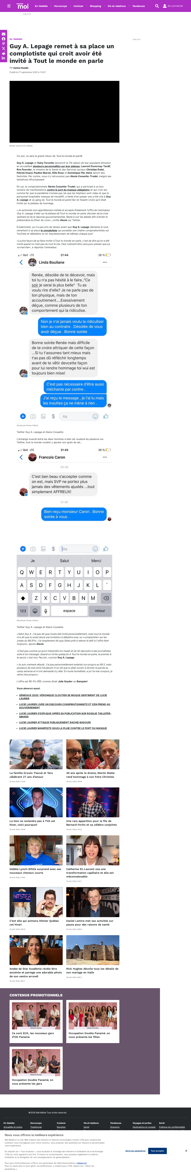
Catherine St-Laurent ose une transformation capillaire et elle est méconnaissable (90, 872)
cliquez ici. (82, 1163)
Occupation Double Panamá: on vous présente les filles (89, 1035)
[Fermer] (186, 1151)
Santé (86, 1127)
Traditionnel (36, 1127)
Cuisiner (78, 6)
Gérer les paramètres (135, 1151)
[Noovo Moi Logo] (22, 6)
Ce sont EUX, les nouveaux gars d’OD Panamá (33, 1035)
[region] (95, 1151)
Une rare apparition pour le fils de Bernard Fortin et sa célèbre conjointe (91, 822)
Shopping (95, 6)
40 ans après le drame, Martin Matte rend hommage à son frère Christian (90, 774)
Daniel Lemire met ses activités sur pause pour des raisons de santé (89, 922)
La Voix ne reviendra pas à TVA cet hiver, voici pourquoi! (32, 822)
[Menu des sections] (9, 6)
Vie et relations (117, 6)
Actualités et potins (13, 1127)
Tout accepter (157, 1151)
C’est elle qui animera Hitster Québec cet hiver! (34, 922)
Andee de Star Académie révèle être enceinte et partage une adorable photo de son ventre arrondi (36, 972)
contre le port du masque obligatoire (68, 189)
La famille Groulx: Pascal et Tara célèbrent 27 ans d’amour (31, 774)
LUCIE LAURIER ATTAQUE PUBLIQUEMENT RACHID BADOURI (55, 722)
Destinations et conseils (144, 1127)
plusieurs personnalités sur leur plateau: (56, 166)
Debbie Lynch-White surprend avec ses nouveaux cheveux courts (35, 870)
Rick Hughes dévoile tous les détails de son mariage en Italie (92, 970)
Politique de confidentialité (172, 1127)
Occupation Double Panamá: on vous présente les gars (32, 1081)
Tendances (138, 6)
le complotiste (49, 230)
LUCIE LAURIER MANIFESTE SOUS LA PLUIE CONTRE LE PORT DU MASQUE (63, 728)
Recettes (61, 1127)
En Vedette (41, 6)
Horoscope (60, 6)
